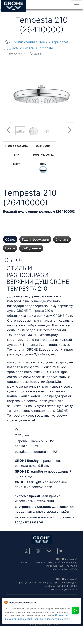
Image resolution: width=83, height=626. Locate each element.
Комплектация (23, 42)
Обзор (10, 239)
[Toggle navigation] (76, 4)
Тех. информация (35, 239)
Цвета (10, 248)
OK (75, 610)
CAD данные (31, 248)
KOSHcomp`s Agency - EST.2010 (41, 624)
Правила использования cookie (51, 618)
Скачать (61, 239)
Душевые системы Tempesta (30, 48)
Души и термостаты (55, 42)
